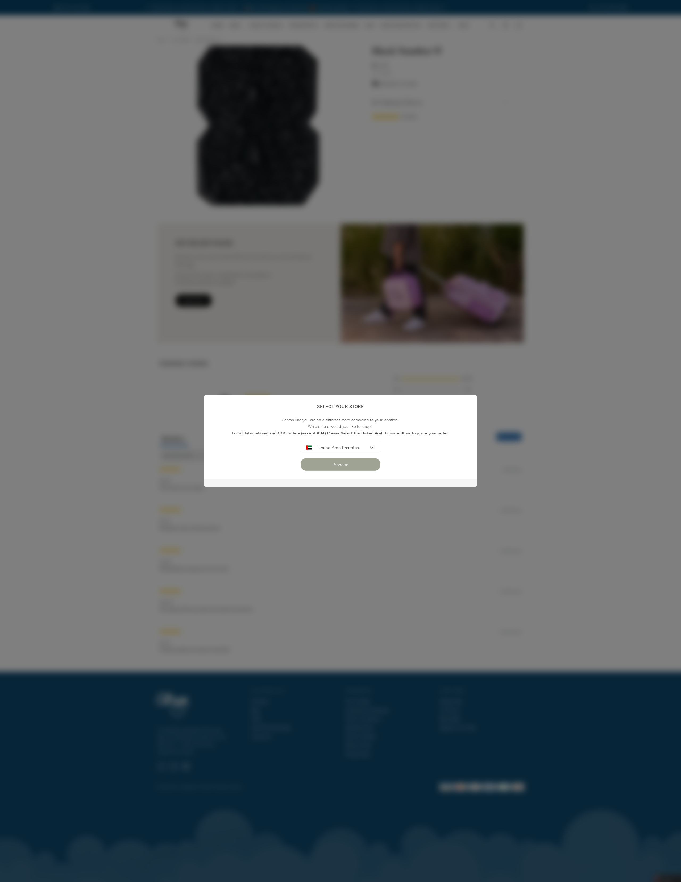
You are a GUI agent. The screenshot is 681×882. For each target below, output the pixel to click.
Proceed (340, 464)
